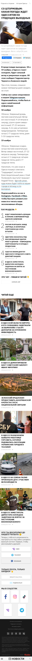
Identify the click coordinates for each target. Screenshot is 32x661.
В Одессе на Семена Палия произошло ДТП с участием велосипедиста (15, 479)
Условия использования (16, 621)
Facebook (16, 196)
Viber (24, 196)
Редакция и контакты (16, 624)
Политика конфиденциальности (16, 629)
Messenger (17, 561)
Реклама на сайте (16, 626)
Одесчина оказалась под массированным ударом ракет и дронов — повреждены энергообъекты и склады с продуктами (18, 241)
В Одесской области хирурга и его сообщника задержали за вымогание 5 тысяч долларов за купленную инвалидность (15, 327)
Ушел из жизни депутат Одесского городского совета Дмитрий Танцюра (18, 254)
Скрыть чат (16, 282)
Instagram (6, 196)
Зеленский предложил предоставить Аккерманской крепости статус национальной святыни (16, 401)
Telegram (17, 555)
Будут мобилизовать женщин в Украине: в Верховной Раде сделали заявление (17, 216)
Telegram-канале (17, 97)
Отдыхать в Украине (7, 3)
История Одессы (21, 3)
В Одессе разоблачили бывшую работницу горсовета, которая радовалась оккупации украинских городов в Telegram (13, 441)
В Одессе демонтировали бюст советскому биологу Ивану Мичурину (14, 365)
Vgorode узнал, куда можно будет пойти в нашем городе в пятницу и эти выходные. (15, 184)
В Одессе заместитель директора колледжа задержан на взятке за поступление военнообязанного (15, 266)
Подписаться (17, 583)
